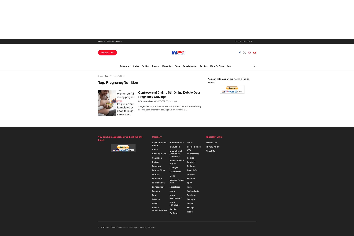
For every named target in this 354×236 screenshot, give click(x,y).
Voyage (190, 207)
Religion (191, 166)
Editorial (156, 174)
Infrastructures (177, 142)
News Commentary (176, 196)
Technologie (193, 191)
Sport (229, 65)
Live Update (175, 171)
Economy (156, 166)
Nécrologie (175, 186)
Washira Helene (146, 101)
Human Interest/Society (159, 209)
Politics (145, 65)
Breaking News (159, 153)
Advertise (110, 41)
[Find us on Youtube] (254, 52)
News (172, 191)
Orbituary (174, 213)
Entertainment (189, 65)
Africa (136, 65)
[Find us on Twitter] (244, 52)
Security (191, 178)
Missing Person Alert (177, 181)
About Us (101, 41)
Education (167, 65)
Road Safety (193, 170)
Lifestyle (174, 167)
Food (154, 195)
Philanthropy (193, 153)
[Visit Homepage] (178, 52)
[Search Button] (255, 66)
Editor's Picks (158, 170)
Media (172, 175)
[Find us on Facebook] (239, 52)
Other (189, 142)
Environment (158, 186)
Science (191, 174)
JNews (106, 227)
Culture (155, 162)
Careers (118, 41)
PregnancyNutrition (117, 76)
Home (100, 76)
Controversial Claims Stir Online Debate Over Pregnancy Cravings (169, 94)
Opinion (203, 65)
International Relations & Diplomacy (176, 153)
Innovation (175, 146)
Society (155, 65)
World (190, 211)
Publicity (191, 162)
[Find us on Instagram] (249, 52)
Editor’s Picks (217, 65)
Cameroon (125, 65)
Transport (191, 199)
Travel (190, 203)
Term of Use (211, 142)
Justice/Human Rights (177, 162)
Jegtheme (151, 227)
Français (156, 199)
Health (155, 203)
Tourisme (191, 195)
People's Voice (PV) (194, 148)
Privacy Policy (212, 146)
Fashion (156, 191)
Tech (177, 65)
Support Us (107, 52)
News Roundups (175, 203)
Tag (106, 76)
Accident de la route (159, 144)
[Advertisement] (177, 19)
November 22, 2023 (164, 101)
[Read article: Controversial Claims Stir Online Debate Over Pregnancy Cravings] (116, 103)
